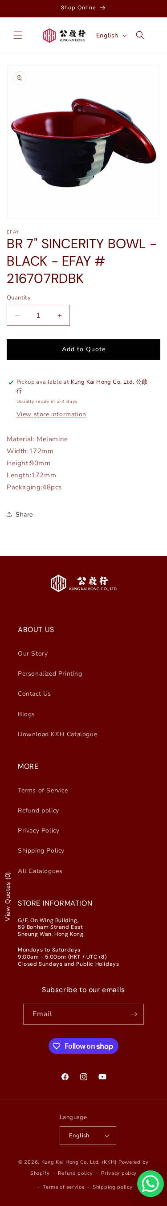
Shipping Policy (41, 850)
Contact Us (34, 693)
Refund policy (38, 810)
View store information (51, 414)
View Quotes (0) (8, 896)
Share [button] (24, 514)
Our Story (33, 653)
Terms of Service (43, 790)
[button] (18, 35)
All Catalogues (40, 871)
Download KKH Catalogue (57, 734)
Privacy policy (119, 1173)
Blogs (26, 714)
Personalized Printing (50, 673)
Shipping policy (113, 1187)
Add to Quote (84, 349)
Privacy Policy (38, 830)
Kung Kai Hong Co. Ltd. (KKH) (79, 1162)
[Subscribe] (133, 1014)
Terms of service (63, 1187)
